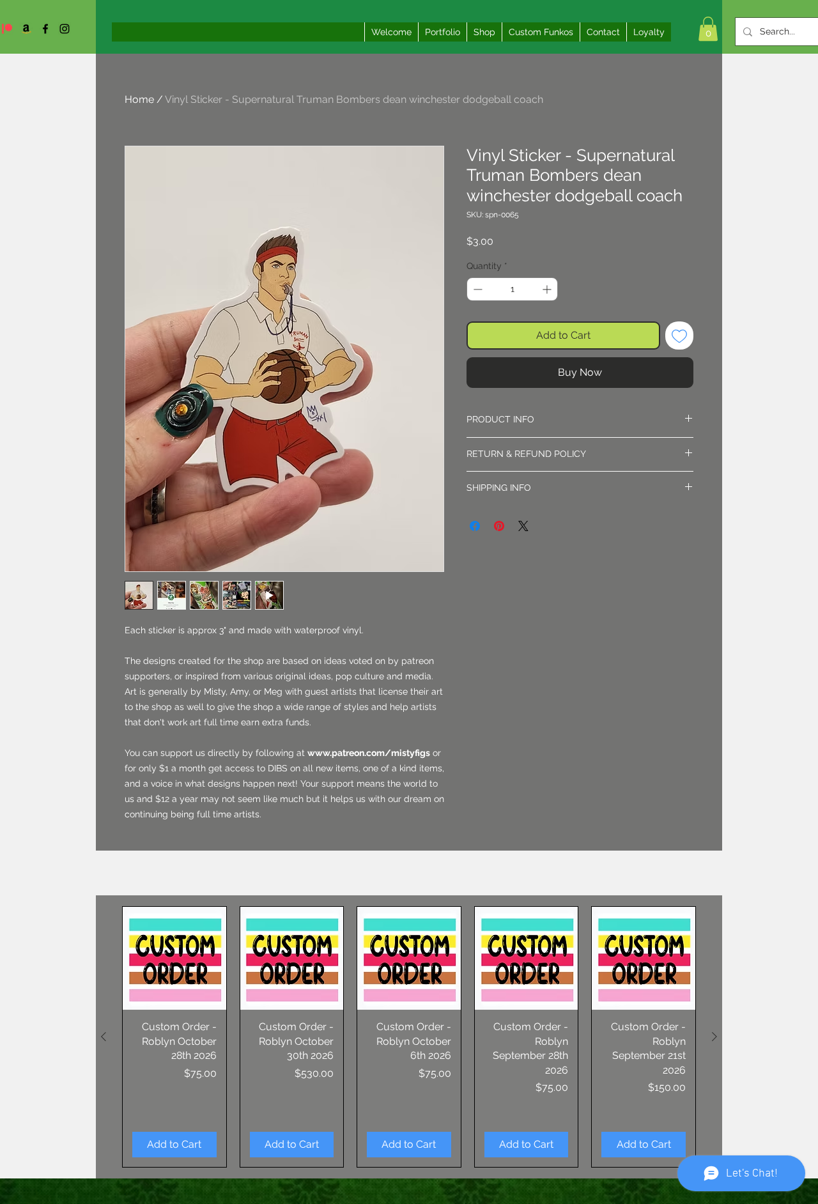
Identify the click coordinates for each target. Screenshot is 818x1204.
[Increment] (548, 289)
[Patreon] (7, 28)
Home (139, 99)
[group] (409, 1037)
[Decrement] (476, 289)
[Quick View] (174, 958)
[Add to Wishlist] (679, 335)
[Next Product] (714, 1036)
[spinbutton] (512, 289)
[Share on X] (523, 526)
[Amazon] (26, 28)
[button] (708, 29)
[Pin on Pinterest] (499, 526)
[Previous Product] (103, 1036)
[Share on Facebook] (474, 526)
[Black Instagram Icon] (64, 28)
